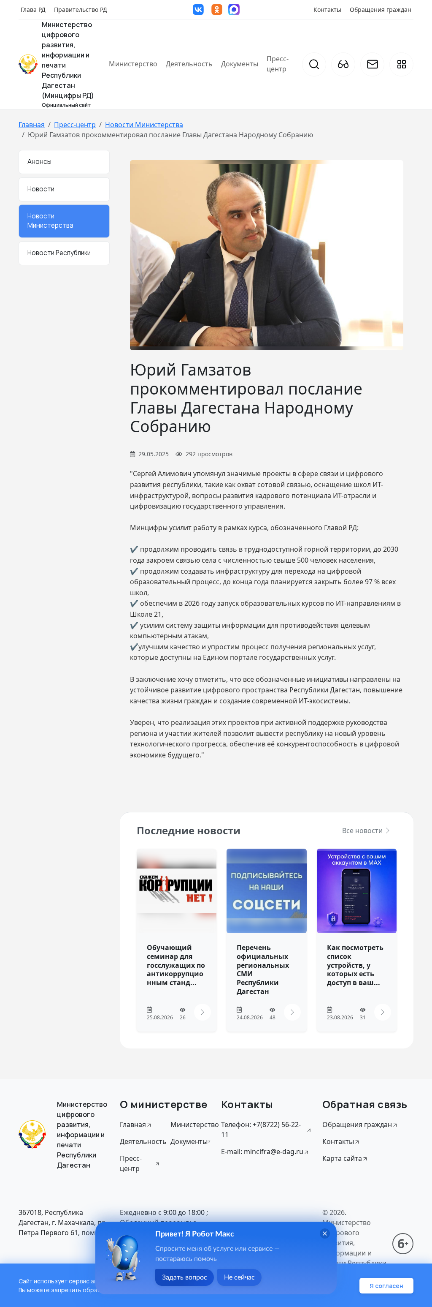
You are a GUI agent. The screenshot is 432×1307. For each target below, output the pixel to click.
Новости (40, 189)
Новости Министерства (144, 124)
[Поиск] (314, 64)
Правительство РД (80, 9)
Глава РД (33, 9)
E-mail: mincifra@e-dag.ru (262, 1151)
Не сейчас (239, 1277)
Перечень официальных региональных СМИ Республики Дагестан (263, 969)
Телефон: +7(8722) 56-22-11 (261, 1129)
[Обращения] (372, 64)
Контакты (327, 9)
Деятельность (189, 63)
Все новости (363, 830)
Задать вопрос (184, 1277)
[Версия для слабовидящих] (343, 64)
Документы (239, 63)
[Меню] (401, 64)
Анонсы (39, 161)
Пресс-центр (278, 64)
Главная (32, 124)
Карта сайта (342, 1158)
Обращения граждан (380, 9)
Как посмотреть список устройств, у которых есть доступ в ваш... (355, 965)
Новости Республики (59, 252)
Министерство (133, 63)
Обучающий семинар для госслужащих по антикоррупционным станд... (176, 965)
